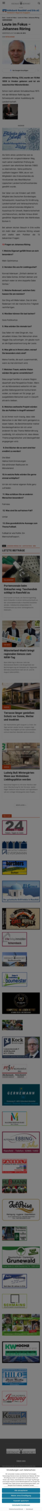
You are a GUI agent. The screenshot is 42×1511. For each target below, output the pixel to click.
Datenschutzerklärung (16, 1509)
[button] (21, 1500)
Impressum (29, 1509)
